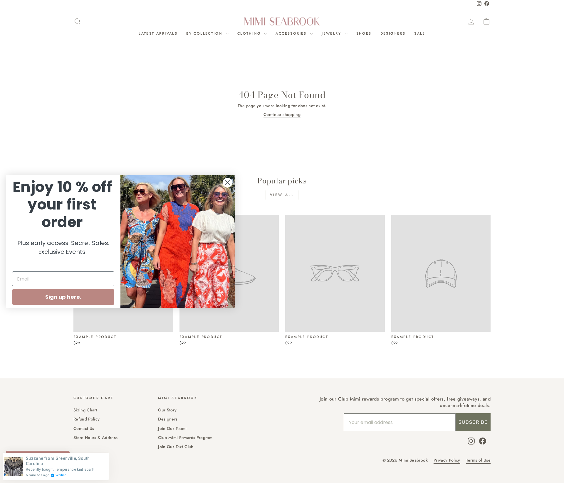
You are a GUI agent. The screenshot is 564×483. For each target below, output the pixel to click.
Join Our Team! (172, 428)
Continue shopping (282, 114)
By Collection (205, 33)
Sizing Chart (85, 410)
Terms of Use (478, 460)
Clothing (250, 33)
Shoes (364, 33)
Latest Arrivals (158, 33)
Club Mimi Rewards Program (185, 437)
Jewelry (332, 33)
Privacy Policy (447, 460)
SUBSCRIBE (473, 422)
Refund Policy (86, 419)
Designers (393, 33)
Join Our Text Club (175, 447)
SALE (419, 33)
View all (282, 194)
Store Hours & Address (95, 437)
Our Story (167, 410)
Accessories (292, 33)
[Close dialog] (227, 183)
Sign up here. (63, 296)
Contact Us (83, 428)
